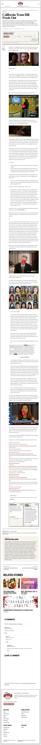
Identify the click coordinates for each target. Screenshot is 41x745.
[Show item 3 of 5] (31, 525)
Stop (15, 36)
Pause (11, 36)
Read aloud (6, 36)
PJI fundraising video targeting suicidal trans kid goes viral (21, 453)
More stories (12, 499)
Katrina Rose (5, 720)
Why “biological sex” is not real (29, 592)
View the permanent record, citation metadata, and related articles (22, 445)
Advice (4, 730)
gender (15, 532)
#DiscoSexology (6, 727)
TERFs (30, 48)
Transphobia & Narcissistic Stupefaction (18, 610)
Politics (4, 717)
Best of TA (4, 11)
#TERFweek (5, 729)
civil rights (11, 532)
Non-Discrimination (33, 532)
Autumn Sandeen (6, 722)
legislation (28, 532)
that (14, 50)
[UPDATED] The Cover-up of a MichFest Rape (18, 477)
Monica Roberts (6, 718)
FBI (32, 176)
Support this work (24, 717)
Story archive (23, 715)
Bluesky (22, 727)
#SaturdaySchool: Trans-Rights (15, 624)
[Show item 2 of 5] (30, 525)
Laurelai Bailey (6, 627)
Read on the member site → (14, 463)
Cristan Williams (5, 28)
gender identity (18, 532)
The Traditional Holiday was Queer (9, 592)
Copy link (3, 49)
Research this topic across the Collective (17, 490)
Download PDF (34, 39)
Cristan (7, 636)
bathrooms (7, 532)
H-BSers (35, 48)
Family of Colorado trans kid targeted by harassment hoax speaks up (23, 466)
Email (3, 48)
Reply (5, 632)
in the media (24, 532)
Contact (22, 713)
